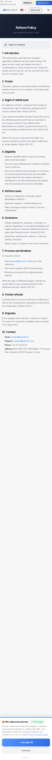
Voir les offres (44, 3)
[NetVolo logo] (9, 10)
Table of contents (16, 45)
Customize (26, 750)
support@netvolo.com (23, 341)
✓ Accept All (26, 742)
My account (35, 10)
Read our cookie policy (38, 735)
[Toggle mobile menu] (48, 10)
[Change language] (23, 10)
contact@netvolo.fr (19, 261)
